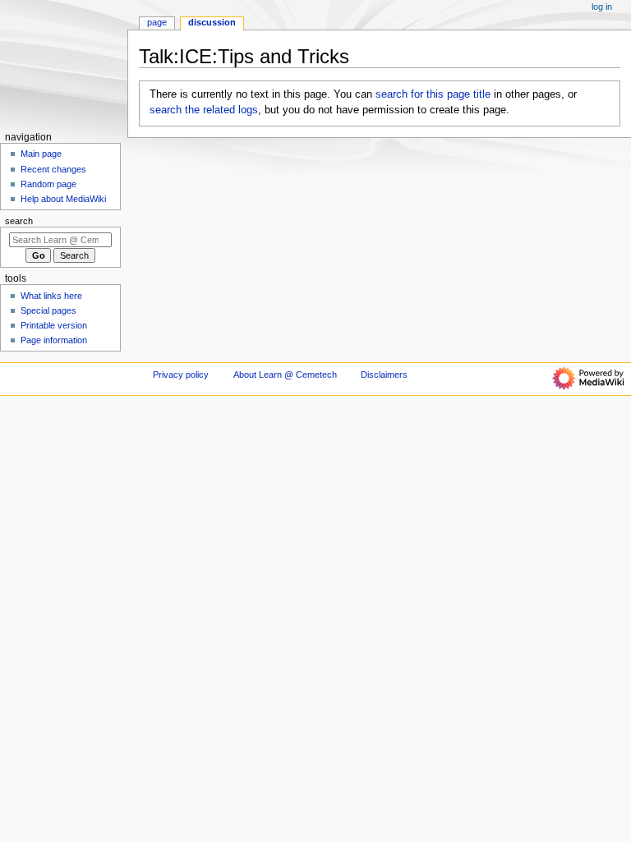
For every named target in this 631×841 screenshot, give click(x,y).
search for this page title (433, 94)
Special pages (48, 310)
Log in (602, 6)
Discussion (212, 22)
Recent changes (53, 169)
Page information (54, 340)
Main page (41, 154)
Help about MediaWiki (63, 199)
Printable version (54, 325)
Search (19, 221)
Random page (48, 184)
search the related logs (204, 110)
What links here (51, 296)
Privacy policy (181, 374)
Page (157, 22)
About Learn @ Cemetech (285, 374)
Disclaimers (384, 374)
